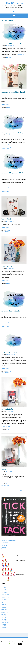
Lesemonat (8, 57)
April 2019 (3, 606)
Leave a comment (5, 58)
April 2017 (3, 625)
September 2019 (5, 597)
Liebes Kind (6, 219)
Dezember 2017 (5, 622)
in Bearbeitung (4, 542)
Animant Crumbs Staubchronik (13, 92)
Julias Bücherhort (14, 3)
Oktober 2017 (4, 624)
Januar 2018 (4, 620)
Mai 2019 (3, 604)
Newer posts (4, 491)
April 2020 (3, 589)
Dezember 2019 (5, 594)
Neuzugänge (8, 147)
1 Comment (4, 109)
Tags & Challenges (5, 549)
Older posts (23, 491)
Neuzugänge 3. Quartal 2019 (12, 132)
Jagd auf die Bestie (8, 409)
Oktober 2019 (4, 596)
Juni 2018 (3, 614)
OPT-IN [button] (20, 643)
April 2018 (3, 617)
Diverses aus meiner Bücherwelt (8, 540)
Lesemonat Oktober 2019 (11, 43)
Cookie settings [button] (12, 643)
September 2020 (5, 586)
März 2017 (3, 627)
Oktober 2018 (4, 612)
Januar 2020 (4, 592)
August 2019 (4, 599)
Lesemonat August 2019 (10, 310)
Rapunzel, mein (7, 266)
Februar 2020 (4, 591)
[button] (14, 16)
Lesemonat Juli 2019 (9, 352)
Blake (3, 469)
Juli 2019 (3, 601)
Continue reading (21, 54)
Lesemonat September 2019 (12, 172)
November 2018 (5, 611)
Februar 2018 (4, 619)
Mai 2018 (3, 615)
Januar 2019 (4, 609)
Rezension (8, 107)
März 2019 (3, 607)
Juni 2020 (3, 587)
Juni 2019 (3, 602)
